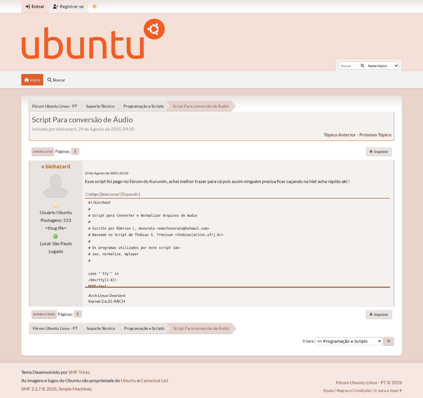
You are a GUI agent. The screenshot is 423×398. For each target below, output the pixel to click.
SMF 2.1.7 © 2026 (39, 388)
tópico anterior (340, 134)
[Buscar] (362, 66)
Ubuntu (128, 380)
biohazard (57, 166)
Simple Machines (75, 388)
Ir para (308, 341)
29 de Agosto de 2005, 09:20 (106, 173)
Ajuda (328, 390)
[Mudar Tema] (94, 6)
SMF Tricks (79, 372)
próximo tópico (375, 134)
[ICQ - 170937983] (55, 235)
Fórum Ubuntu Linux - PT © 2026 (369, 382)
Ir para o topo (44, 314)
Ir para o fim (42, 151)
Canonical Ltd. (154, 380)
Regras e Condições (354, 390)
